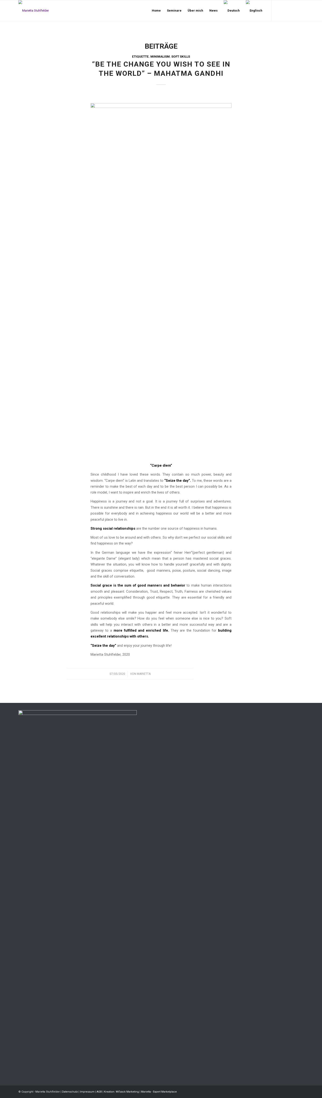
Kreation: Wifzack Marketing (121, 1091)
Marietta (144, 674)
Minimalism (160, 56)
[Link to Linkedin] (293, 10)
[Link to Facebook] (278, 10)
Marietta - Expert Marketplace (159, 1091)
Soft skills (180, 56)
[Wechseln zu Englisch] (254, 10)
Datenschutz (70, 1091)
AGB (99, 1091)
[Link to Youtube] (300, 10)
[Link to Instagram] (285, 10)
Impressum (87, 1091)
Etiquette (140, 56)
